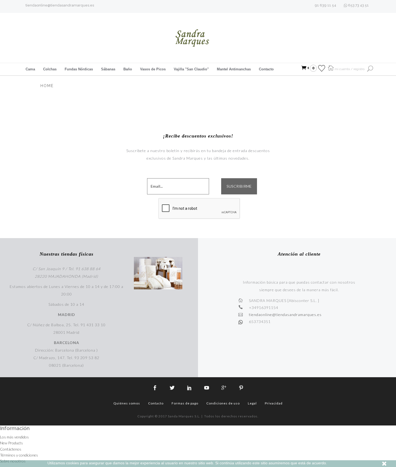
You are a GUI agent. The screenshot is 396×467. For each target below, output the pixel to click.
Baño (127, 69)
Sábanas (108, 69)
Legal (252, 403)
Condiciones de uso (223, 403)
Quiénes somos (126, 403)
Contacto (266, 69)
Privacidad (274, 403)
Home (47, 86)
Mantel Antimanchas (234, 69)
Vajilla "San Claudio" (191, 69)
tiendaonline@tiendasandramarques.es (60, 5)
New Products (11, 443)
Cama (30, 69)
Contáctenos (10, 449)
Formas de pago (185, 403)
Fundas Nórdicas (79, 69)
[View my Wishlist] (321, 68)
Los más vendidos (14, 437)
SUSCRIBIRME (239, 186)
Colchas (50, 69)
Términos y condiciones (19, 455)
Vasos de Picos (153, 69)
